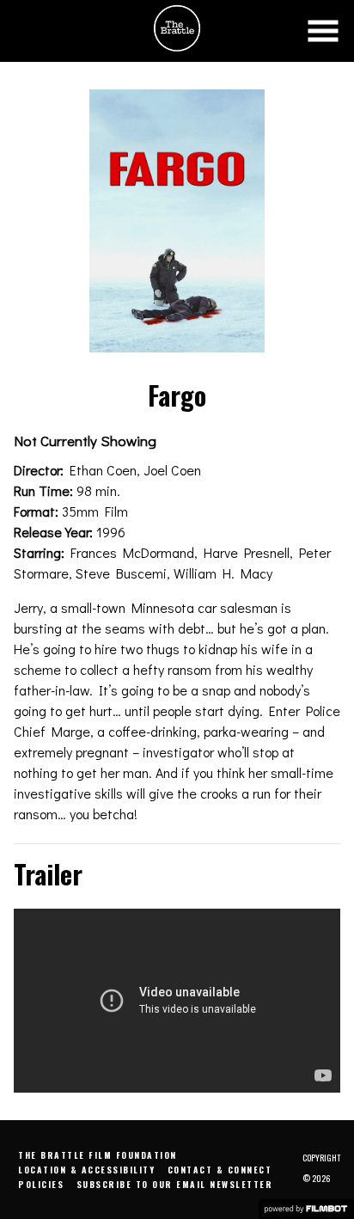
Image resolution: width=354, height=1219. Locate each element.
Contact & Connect (220, 1169)
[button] (323, 31)
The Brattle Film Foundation (97, 1155)
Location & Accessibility (86, 1169)
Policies (41, 1184)
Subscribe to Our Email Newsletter (174, 1184)
